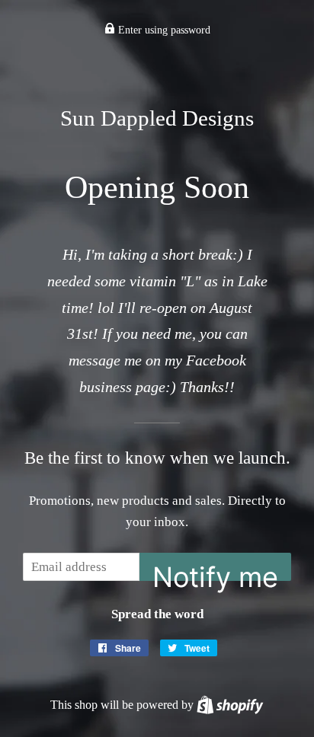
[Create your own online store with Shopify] (230, 704)
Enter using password (162, 30)
